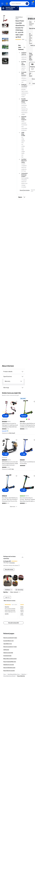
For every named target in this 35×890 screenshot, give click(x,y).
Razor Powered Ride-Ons (9, 661)
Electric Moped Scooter (9, 667)
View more (12, 506)
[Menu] (2, 3)
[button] (20, 47)
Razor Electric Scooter (9, 670)
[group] (22, 39)
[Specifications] (22, 376)
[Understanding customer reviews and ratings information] (19, 565)
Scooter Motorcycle (8, 640)
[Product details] (22, 371)
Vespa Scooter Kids (8, 652)
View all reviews (9, 569)
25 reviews (12, 562)
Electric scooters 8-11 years (10, 637)
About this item (8, 366)
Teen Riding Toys (7, 643)
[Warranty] (21, 381)
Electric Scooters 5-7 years (10, 646)
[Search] (27, 3)
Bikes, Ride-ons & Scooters (10, 658)
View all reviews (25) (13, 622)
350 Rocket (6, 649)
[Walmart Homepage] (6, 3)
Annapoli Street (7, 655)
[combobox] (19, 3)
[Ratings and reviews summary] (22, 556)
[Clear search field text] (25, 3)
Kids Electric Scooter (8, 664)
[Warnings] (22, 387)
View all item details (25, 190)
